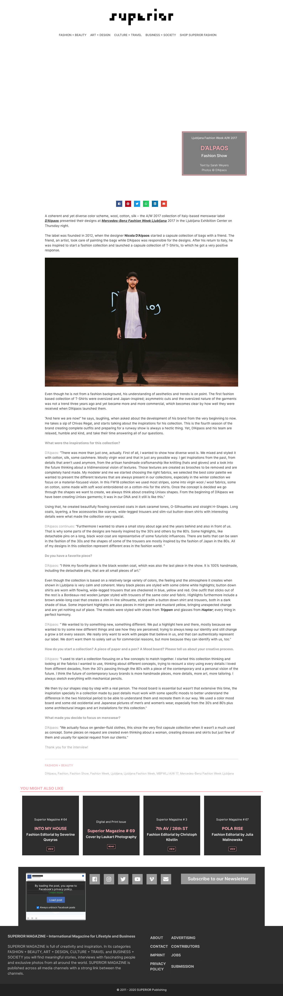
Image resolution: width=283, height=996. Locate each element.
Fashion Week (99, 773)
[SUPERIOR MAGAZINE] (141, 17)
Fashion (63, 773)
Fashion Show (79, 773)
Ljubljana (116, 773)
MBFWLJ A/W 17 (167, 773)
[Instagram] (109, 879)
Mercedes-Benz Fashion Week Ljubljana (134, 221)
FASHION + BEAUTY (72, 35)
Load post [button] (55, 899)
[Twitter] (123, 879)
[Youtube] (137, 879)
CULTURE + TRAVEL (128, 35)
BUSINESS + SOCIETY (161, 35)
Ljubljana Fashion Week (139, 773)
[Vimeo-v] (152, 879)
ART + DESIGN (100, 35)
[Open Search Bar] (222, 35)
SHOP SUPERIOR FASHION (198, 35)
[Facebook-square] (95, 879)
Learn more (56, 892)
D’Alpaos (50, 773)
